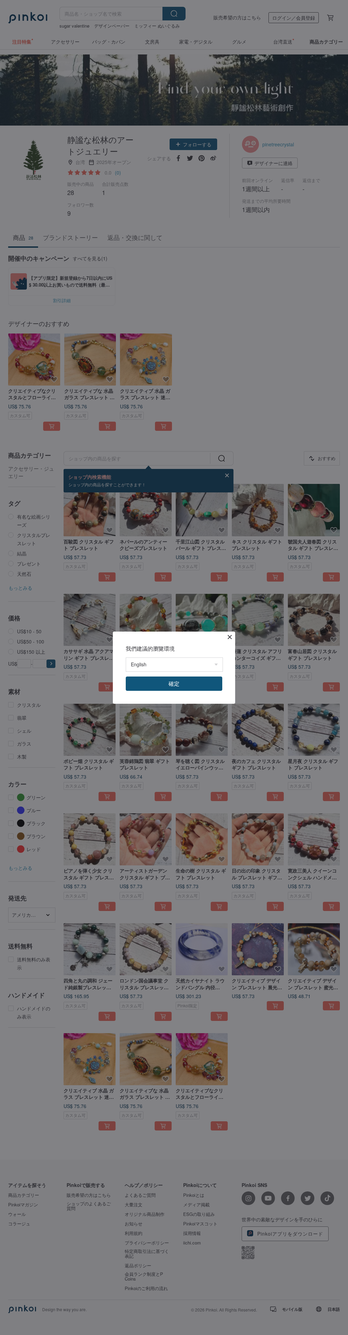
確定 (174, 683)
